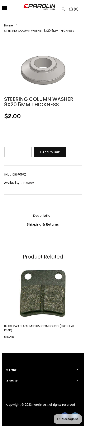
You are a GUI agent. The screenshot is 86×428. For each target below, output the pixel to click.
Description (43, 215)
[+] (27, 152)
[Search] (64, 9)
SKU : (15, 174)
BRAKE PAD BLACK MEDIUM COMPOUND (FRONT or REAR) (39, 328)
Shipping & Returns (43, 224)
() (76, 9)
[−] (9, 152)
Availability (11, 183)
